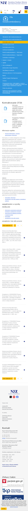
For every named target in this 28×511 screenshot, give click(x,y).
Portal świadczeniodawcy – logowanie (12, 55)
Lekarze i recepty (7, 60)
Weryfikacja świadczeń (8, 70)
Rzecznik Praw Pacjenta (7, 409)
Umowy (5, 80)
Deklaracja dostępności (7, 418)
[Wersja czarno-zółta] (1, 12)
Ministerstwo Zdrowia (6, 407)
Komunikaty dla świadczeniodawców (12, 39)
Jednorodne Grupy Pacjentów (10, 68)
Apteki (4, 62)
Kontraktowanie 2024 (8, 47)
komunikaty (7, 216)
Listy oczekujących (7, 65)
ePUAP (3, 438)
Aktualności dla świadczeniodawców (12, 37)
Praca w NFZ (5, 417)
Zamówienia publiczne (6, 415)
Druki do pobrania (7, 88)
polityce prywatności (14, 506)
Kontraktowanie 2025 (8, 44)
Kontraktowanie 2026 (8, 42)
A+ (7, 10)
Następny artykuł (21, 225)
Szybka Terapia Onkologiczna (10, 78)
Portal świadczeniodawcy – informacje (12, 52)
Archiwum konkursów (8, 50)
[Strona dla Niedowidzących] (13, 12)
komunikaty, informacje (10, 197)
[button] (26, 7)
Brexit (4, 75)
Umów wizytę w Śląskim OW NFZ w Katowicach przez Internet (10, 465)
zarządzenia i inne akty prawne (12, 218)
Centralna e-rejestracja (8, 57)
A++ (6, 13)
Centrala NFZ (5, 406)
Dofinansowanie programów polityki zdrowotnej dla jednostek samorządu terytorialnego (12, 92)
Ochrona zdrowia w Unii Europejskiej (12, 73)
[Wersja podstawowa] (1, 11)
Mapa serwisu (5, 420)
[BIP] (20, 10)
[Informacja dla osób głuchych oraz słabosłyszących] (14, 11)
